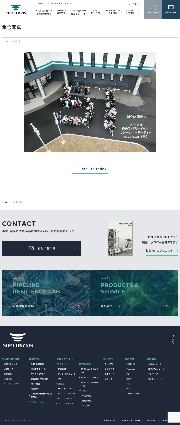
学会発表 (108, 379)
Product (130, 369)
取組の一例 (110, 374)
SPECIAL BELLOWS (89, 371)
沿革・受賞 (35, 384)
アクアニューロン (36, 402)
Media (129, 389)
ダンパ (61, 379)
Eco (128, 384)
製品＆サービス (64, 358)
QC (127, 374)
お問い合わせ (169, 420)
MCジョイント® (65, 389)
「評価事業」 (86, 396)
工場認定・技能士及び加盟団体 (41, 395)
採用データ (153, 374)
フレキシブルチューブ (67, 374)
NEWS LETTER (11, 384)
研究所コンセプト (11, 364)
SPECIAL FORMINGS (89, 384)
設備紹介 (35, 389)
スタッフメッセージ (156, 369)
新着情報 (130, 358)
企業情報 (34, 358)
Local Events (133, 394)
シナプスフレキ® (65, 398)
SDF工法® (86, 406)
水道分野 (60, 384)
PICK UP (131, 364)
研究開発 (108, 358)
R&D (128, 379)
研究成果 (8, 379)
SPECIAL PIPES (89, 377)
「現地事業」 (86, 401)
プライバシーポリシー (130, 420)
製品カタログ (109, 420)
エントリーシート (155, 379)
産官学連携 (110, 369)
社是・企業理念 (37, 364)
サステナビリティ (38, 374)
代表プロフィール (38, 369)
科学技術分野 (85, 364)
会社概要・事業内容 (39, 379)
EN (137, 3)
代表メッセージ (155, 364)
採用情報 (152, 358)
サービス (83, 391)
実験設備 (8, 374)
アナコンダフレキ (65, 403)
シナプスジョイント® (67, 394)
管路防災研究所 (11, 358)
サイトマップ (151, 420)
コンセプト (109, 364)
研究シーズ (8, 369)
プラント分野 (62, 364)
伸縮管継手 (63, 369)
